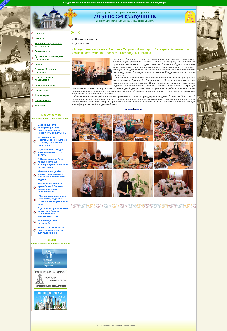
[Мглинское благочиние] (71, 27)
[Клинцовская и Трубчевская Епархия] (50, 309)
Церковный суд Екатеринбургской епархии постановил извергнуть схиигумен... (52, 128)
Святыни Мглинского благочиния (46, 70)
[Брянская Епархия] (50, 288)
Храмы (38, 64)
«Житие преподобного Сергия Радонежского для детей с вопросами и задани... (52, 175)
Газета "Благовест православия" (44, 78)
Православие (42, 90)
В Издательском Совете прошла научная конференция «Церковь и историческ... (53, 163)
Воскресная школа (45, 85)
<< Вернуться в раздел (84, 39)
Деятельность (42, 51)
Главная (39, 33)
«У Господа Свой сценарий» (48, 221)
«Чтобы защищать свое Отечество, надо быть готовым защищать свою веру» (53, 200)
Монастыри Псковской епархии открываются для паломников (51, 230)
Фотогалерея (42, 95)
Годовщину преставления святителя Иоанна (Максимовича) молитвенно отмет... (53, 212)
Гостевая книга (43, 100)
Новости (39, 38)
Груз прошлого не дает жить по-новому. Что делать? (51, 152)
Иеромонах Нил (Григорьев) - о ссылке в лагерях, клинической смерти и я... (52, 141)
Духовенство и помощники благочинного (49, 57)
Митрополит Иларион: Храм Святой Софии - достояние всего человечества (51, 187)
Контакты (40, 105)
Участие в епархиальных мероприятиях (48, 44)
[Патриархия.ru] (50, 266)
